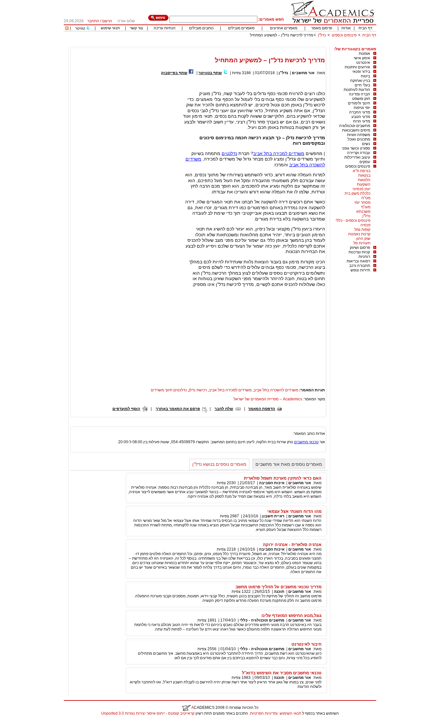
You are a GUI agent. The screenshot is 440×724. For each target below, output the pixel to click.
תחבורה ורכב (359, 265)
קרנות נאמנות (359, 234)
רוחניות (364, 256)
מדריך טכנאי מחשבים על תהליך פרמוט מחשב (278, 586)
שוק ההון (363, 238)
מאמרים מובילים (241, 28)
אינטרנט (363, 62)
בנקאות (364, 175)
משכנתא (363, 211)
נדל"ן (322, 35)
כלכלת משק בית (357, 193)
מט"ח (365, 198)
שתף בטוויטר (210, 73)
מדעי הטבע (360, 116)
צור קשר (136, 28)
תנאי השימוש (290, 713)
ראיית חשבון (273, 516)
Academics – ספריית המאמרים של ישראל (268, 399)
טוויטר (80, 28)
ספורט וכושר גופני (356, 148)
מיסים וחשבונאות (356, 130)
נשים (366, 144)
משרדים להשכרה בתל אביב (275, 390)
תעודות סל (361, 243)
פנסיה (365, 225)
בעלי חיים (362, 85)
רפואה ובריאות (358, 261)
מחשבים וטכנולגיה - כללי (262, 620)
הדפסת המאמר (261, 408)
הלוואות (364, 180)
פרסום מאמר (321, 28)
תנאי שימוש (110, 28)
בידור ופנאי (361, 71)
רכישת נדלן (198, 390)
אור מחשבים (303, 73)
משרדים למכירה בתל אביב (278, 153)
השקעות (363, 184)
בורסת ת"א (361, 171)
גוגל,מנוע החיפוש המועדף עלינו (291, 615)
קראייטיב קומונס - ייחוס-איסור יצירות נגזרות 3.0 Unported (148, 713)
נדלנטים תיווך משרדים (169, 390)
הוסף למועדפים (126, 408)
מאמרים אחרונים (283, 28)
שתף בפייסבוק (174, 73)
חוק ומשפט (361, 98)
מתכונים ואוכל (359, 139)
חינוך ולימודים (359, 103)
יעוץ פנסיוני (361, 189)
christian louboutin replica (25, 721)
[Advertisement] (259, 44)
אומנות (364, 53)
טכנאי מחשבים (306, 442)
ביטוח (365, 76)
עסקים (364, 162)
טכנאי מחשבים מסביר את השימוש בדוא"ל (281, 672)
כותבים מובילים (201, 28)
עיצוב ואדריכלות (357, 157)
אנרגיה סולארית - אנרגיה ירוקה (292, 544)
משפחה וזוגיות (358, 134)
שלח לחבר (224, 408)
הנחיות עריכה (165, 28)
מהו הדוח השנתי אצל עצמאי (294, 511)
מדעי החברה (359, 112)
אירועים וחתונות (357, 67)
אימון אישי (362, 58)
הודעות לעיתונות (357, 89)
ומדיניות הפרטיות (264, 713)
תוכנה (279, 591)
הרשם (107, 21)
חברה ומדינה (359, 94)
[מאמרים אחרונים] (67, 28)
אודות (346, 28)
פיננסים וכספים (344, 35)
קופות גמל (362, 229)
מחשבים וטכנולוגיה (354, 125)
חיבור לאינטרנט (306, 644)
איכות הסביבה (271, 483)
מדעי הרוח (361, 121)
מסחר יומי (362, 202)
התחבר (93, 21)
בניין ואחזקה (360, 80)
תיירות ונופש (360, 270)
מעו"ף (365, 207)
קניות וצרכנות (359, 252)
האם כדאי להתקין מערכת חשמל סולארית (282, 478)
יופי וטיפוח (362, 107)
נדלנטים (229, 153)
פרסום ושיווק (360, 247)
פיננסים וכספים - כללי (353, 220)
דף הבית (365, 28)
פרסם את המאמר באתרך (178, 408)
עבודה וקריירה (358, 153)
